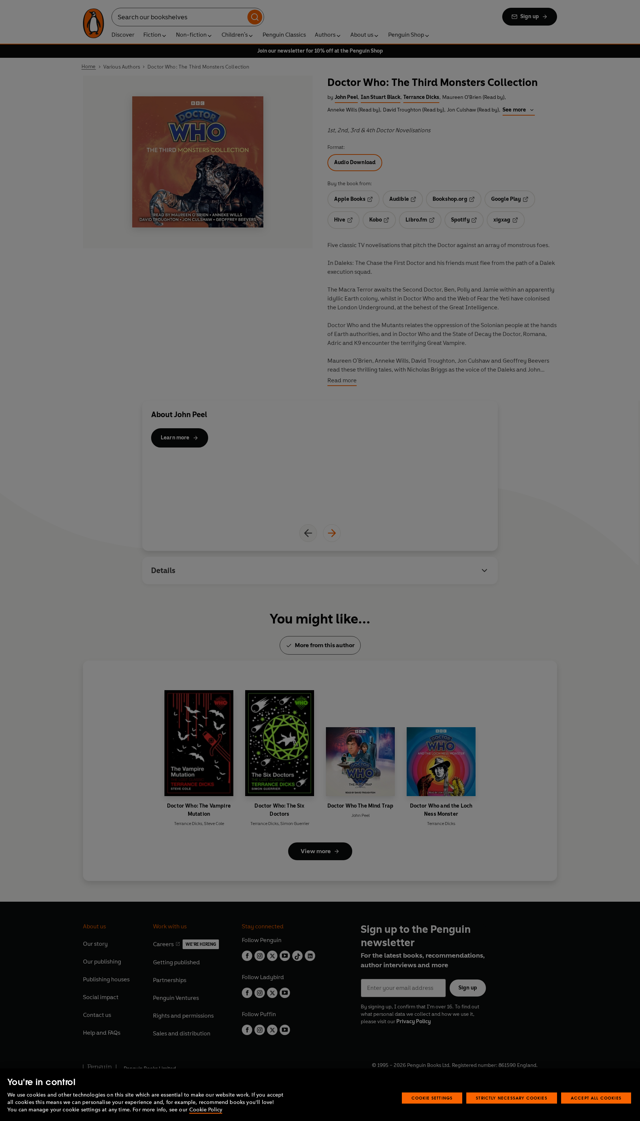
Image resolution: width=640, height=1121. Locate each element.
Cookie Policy (205, 1110)
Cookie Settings (432, 1098)
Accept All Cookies (596, 1098)
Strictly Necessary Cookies (511, 1098)
